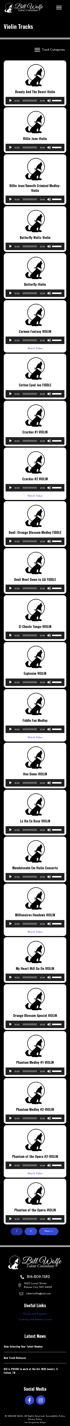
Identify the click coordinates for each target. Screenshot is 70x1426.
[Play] (10, 100)
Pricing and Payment (35, 1314)
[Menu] (59, 7)
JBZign (43, 1423)
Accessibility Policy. (55, 1416)
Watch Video (35, 348)
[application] (35, 100)
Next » (48, 1231)
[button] (29, 1400)
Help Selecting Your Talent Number (23, 1346)
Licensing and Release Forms (35, 1319)
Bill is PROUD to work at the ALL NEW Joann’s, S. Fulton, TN (31, 1370)
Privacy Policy (35, 1419)
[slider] (57, 100)
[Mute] (49, 100)
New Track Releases (15, 1358)
